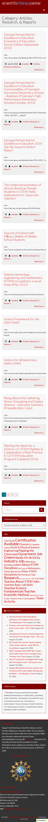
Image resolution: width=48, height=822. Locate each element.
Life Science (22, 568)
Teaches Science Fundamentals (15, 589)
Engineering (11, 550)
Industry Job (14, 561)
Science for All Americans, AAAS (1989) (20, 361)
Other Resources (12, 571)
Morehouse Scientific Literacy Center (23, 817)
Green (9, 557)
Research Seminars (25, 578)
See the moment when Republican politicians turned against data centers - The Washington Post (25, 619)
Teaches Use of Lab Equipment (23, 598)
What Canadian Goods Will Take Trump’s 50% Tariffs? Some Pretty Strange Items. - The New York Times (26, 654)
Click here (30, 739)
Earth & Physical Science (25, 547)
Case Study (9, 540)
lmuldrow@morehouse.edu (14, 809)
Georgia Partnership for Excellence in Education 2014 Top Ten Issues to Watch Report (23, 145)
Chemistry (25, 544)
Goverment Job (30, 554)
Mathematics (34, 568)
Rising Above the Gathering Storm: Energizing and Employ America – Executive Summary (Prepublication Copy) (23, 403)
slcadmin (25, 64)
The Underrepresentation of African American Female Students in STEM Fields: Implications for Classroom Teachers (22, 191)
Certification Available (20, 542)
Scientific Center (21, 3)
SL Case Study (38, 578)
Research (11, 577)
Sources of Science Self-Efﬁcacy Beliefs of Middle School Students (20, 236)
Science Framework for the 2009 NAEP (21, 320)
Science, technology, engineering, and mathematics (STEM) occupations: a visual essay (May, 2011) (23, 279)
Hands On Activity (27, 557)
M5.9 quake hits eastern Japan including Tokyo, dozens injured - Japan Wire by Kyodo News (25, 645)
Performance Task (27, 574)
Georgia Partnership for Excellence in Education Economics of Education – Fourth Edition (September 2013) (21, 41)
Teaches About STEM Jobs (21, 581)
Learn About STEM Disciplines (21, 566)
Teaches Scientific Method (19, 592)
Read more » (39, 70)
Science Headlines (13, 611)
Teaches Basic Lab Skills (18, 584)
